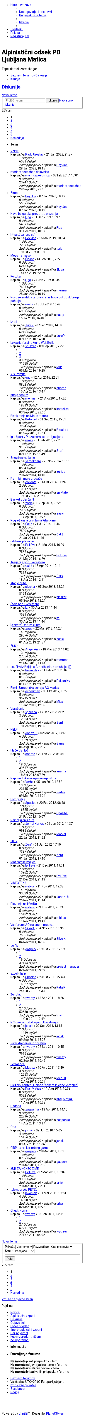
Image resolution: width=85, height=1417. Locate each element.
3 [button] (11, 124)
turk (59, 248)
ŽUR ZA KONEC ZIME (24, 1168)
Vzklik (14, 151)
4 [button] (11, 127)
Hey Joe (62, 165)
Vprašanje (17, 708)
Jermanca (17, 1064)
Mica (59, 701)
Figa (28, 217)
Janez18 (31, 733)
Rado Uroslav (34, 154)
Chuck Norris (19, 1210)
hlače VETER (19, 750)
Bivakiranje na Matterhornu (29, 416)
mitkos (30, 886)
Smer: (9, 1251)
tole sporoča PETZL (23, 1189)
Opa (13, 1127)
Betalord (31, 419)
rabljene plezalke (22, 541)
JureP (29, 325)
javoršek (31, 1193)
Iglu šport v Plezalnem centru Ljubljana (36, 436)
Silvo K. (30, 928)
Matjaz (30, 1067)
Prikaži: (10, 1246)
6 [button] (11, 134)
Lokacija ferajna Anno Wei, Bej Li (32, 342)
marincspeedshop (37, 175)
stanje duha (18, 583)
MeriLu (61, 1078)
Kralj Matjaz (33, 1088)
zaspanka (32, 1109)
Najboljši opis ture (22, 820)
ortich (60, 1182)
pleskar (30, 586)
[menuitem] (35, 12)
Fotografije (17, 799)
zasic (28, 503)
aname (61, 388)
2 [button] (11, 120)
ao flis (14, 945)
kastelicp (62, 409)
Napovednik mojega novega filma (33, 778)
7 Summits (18, 374)
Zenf (59, 722)
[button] (17, 138)
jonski (29, 1026)
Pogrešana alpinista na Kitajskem (33, 520)
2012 (13, 841)
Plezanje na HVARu (23, 904)
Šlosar (29, 259)
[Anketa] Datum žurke (25, 625)
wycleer (61, 1231)
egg (28, 377)
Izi (26, 607)
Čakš (28, 524)
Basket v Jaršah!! (22, 499)
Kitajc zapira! (19, 395)
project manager (67, 966)
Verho (29, 782)
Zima (14, 193)
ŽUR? (14, 646)
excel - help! (18, 973)
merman (62, 290)
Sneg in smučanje (22, 457)
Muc (59, 367)
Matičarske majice (23, 862)
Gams (60, 743)
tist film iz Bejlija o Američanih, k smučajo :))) (40, 667)
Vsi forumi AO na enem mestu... (32, 924)
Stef (59, 450)
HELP (14, 729)
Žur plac (15, 994)
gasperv (30, 949)
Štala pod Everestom (24, 604)
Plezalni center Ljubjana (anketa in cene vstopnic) (44, 1085)
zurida (60, 471)
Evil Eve (30, 545)
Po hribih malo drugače (26, 478)
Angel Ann (32, 649)
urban (60, 1203)
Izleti (13, 321)
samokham (33, 461)
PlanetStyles (55, 1413)
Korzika (15, 276)
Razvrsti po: (41, 1246)
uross (29, 440)
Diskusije (11, 87)
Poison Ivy (32, 670)
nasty (29, 304)
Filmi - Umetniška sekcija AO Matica (34, 687)
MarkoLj (61, 834)
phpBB (23, 1413)
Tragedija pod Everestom (27, 562)
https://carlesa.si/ (22, 234)
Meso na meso (20, 255)
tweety (30, 998)
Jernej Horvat (34, 823)
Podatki (15, 1106)
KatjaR (60, 987)
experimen (32, 691)
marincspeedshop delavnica (29, 172)
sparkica (31, 712)
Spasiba (30, 802)
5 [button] (11, 131)
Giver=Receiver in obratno (28, 1043)
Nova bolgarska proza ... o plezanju (34, 213)
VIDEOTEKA (18, 883)
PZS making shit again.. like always (34, 1022)
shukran (30, 346)
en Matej (31, 482)
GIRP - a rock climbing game (29, 1148)
